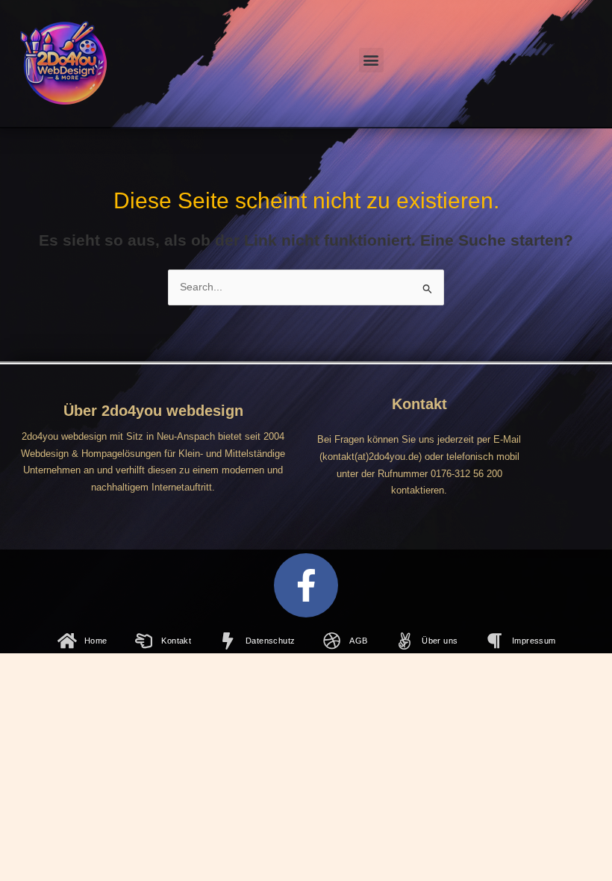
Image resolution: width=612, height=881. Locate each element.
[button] (371, 60)
